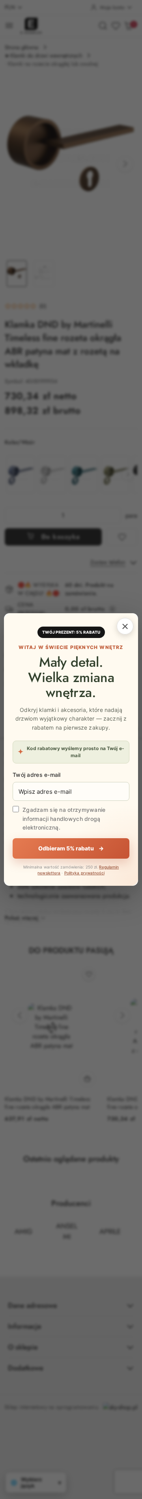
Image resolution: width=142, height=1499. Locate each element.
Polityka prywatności (84, 872)
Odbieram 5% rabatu (71, 848)
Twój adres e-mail (37, 774)
